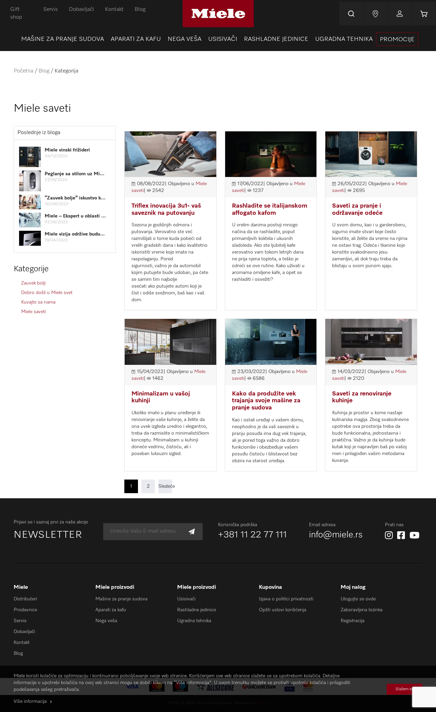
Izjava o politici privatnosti (286, 599)
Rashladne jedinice (196, 610)
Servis (50, 9)
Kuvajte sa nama (38, 302)
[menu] (218, 39)
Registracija (352, 620)
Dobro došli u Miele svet (47, 292)
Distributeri (25, 599)
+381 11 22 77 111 (252, 535)
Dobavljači (81, 9)
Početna (23, 71)
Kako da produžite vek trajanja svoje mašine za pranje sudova (266, 401)
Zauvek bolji (33, 283)
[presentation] (397, 39)
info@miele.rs (336, 535)
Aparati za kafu (110, 610)
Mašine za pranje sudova (121, 599)
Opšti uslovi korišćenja (282, 610)
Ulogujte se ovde (358, 599)
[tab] (65, 133)
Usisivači (186, 599)
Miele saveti (33, 311)
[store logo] (218, 13)
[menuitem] (62, 39)
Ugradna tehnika (194, 620)
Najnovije (375, 14)
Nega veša (106, 620)
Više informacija (30, 701)
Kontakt (114, 9)
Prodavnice (25, 610)
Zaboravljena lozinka (362, 610)
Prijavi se (399, 14)
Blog (140, 9)
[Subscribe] (191, 531)
